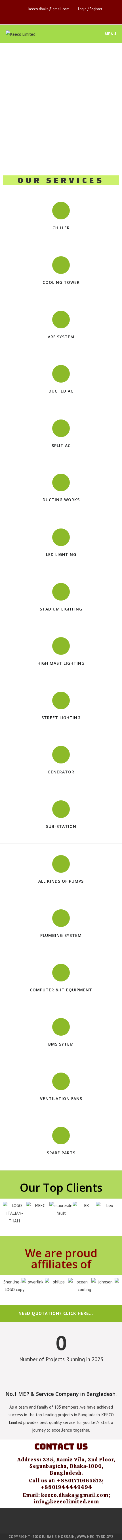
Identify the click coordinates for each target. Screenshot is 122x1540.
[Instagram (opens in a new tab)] (62, 14)
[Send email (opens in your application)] (93, 14)
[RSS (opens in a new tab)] (88, 14)
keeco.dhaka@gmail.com (49, 9)
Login (82, 9)
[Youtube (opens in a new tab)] (68, 14)
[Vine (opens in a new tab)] (81, 14)
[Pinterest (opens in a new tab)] (42, 14)
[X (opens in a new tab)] (29, 14)
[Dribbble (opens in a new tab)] (49, 14)
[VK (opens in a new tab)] (55, 14)
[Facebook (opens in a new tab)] (36, 14)
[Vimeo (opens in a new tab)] (75, 14)
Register (96, 9)
